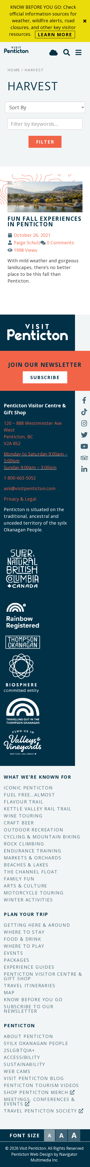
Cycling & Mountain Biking (42, 837)
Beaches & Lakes (26, 865)
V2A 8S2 (12, 443)
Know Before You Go (33, 999)
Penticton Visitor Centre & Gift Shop (43, 976)
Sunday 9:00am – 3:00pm (30, 467)
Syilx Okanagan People (36, 1043)
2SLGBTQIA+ (19, 1050)
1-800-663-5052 (20, 478)
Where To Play (24, 946)
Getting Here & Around (37, 925)
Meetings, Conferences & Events (39, 1101)
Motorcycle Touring (34, 893)
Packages (16, 960)
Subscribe (45, 377)
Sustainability (24, 1064)
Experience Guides (29, 967)
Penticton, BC (18, 437)
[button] (78, 52)
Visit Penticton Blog (34, 1078)
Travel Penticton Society (41, 1111)
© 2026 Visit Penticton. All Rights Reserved (44, 1148)
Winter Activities (28, 900)
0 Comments (60, 243)
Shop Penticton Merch (37, 1092)
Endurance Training (32, 851)
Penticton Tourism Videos (41, 1085)
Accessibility (22, 1057)
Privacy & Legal (20, 499)
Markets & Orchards (32, 858)
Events (13, 953)
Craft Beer (19, 823)
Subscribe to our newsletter (29, 1008)
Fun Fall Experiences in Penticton (45, 221)
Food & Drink (22, 939)
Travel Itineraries (29, 985)
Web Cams (17, 1071)
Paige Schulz (27, 243)
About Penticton (28, 1036)
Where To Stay (24, 932)
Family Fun (19, 879)
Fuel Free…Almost (29, 795)
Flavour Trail (23, 802)
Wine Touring (23, 816)
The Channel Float (31, 872)
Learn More (55, 35)
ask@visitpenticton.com (30, 488)
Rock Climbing (24, 844)
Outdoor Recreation (33, 830)
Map (9, 992)
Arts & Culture (25, 886)
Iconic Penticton (28, 788)
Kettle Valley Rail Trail (38, 809)
